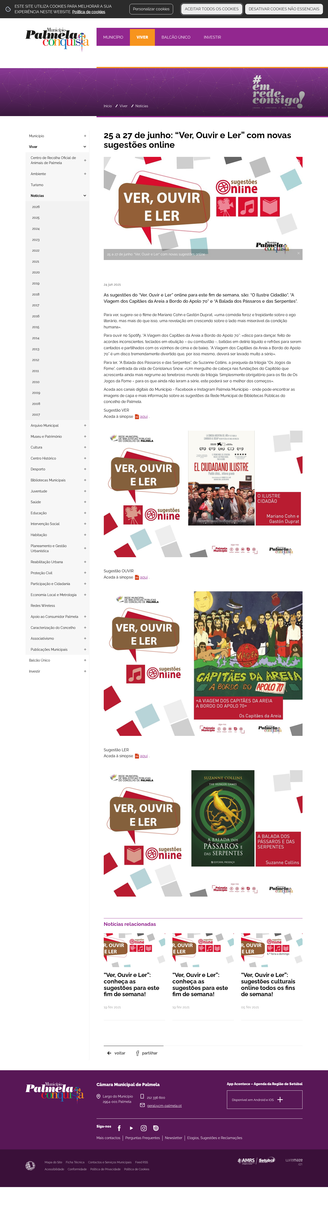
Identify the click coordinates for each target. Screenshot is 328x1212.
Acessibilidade (30, 1166)
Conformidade (77, 1169)
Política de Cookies (136, 1169)
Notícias (141, 106)
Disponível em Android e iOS (253, 1100)
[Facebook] (119, 1128)
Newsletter (173, 1138)
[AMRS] (282, 1170)
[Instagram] (144, 1128)
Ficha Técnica (75, 1162)
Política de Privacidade (105, 1169)
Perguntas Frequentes (142, 1138)
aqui (144, 416)
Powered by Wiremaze (294, 1162)
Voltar (120, 1053)
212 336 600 (156, 1098)
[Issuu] (156, 1128)
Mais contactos (108, 1138)
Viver (124, 106)
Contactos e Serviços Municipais (110, 1162)
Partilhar (150, 1053)
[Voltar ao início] (57, 39)
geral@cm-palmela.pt (164, 1106)
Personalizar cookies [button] (151, 9)
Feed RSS (141, 1162)
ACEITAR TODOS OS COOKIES (212, 9)
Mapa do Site (53, 1162)
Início (108, 106)
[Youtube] (131, 1128)
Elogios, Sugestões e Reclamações (214, 1138)
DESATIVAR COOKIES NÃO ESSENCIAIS (284, 9)
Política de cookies (88, 12)
